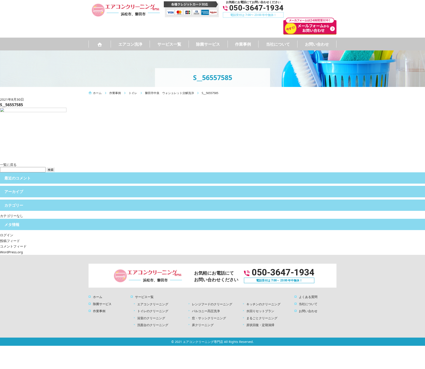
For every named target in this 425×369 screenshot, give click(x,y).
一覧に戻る (8, 164)
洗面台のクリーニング (152, 325)
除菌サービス (208, 44)
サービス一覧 (169, 44)
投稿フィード (10, 240)
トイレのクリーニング (152, 311)
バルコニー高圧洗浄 (206, 311)
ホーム (97, 297)
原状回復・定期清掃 (260, 325)
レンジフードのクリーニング (212, 304)
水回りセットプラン (260, 311)
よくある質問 (308, 297)
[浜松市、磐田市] (146, 275)
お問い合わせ (317, 44)
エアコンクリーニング (152, 304)
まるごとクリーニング (261, 318)
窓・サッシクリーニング (209, 318)
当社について (278, 44)
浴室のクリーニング (151, 318)
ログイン (6, 235)
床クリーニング (203, 325)
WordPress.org (11, 252)
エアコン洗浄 (130, 44)
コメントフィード (13, 246)
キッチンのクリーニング (263, 304)
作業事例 (243, 44)
